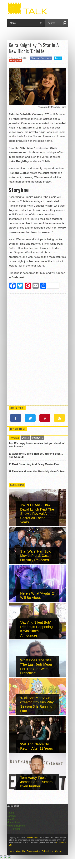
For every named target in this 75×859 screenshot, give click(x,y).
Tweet (58, 58)
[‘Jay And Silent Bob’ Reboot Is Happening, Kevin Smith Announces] (37, 638)
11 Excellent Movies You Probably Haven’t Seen (37, 471)
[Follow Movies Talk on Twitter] (30, 418)
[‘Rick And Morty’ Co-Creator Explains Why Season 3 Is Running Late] (37, 714)
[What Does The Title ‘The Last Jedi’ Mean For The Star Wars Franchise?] (37, 676)
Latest (25, 437)
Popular (14, 437)
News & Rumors (16, 825)
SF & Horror (13, 828)
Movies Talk (32, 837)
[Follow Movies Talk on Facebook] (15, 418)
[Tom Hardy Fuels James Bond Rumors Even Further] (37, 789)
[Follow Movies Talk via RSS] (59, 418)
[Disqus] (37, 350)
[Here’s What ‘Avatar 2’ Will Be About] (37, 601)
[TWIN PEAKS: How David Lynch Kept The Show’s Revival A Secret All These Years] (37, 525)
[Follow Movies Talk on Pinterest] (44, 418)
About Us (20, 851)
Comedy (11, 816)
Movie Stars (13, 822)
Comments (37, 437)
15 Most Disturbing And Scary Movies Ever (34, 464)
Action (10, 812)
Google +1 (15, 60)
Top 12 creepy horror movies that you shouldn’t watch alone (37, 445)
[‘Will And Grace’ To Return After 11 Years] (37, 751)
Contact (58, 851)
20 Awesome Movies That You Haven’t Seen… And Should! (36, 455)
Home (11, 851)
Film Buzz (12, 819)
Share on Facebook (41, 58)
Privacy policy (33, 851)
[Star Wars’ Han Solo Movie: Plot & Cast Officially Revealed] (37, 563)
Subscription (47, 851)
